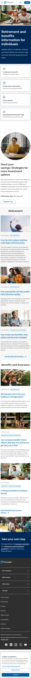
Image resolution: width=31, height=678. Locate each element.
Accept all (15, 674)
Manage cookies (15, 670)
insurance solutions (22, 544)
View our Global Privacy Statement (11, 666)
